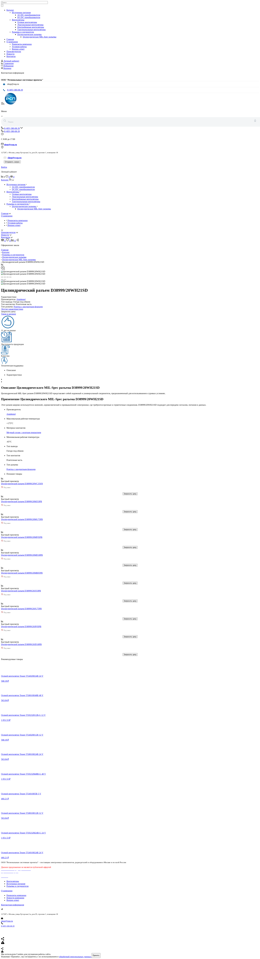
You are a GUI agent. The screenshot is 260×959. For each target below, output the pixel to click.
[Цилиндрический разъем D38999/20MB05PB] (20, 570)
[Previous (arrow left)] (2, 279)
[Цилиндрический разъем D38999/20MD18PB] (20, 552)
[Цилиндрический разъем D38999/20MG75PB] (20, 517)
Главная (10, 39)
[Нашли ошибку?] (130, 951)
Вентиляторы (18, 20)
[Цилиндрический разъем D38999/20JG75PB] (20, 606)
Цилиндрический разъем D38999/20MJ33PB (21, 501)
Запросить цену (130, 494)
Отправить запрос (12, 162)
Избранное (9, 66)
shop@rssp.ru (7, 921)
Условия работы (19, 46)
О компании (12, 42)
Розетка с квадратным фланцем (28, 307)
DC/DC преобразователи (28, 17)
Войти (4, 167)
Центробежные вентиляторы (30, 27)
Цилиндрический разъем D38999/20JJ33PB (21, 591)
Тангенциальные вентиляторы (31, 29)
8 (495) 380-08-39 (15, 90)
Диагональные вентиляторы (30, 25)
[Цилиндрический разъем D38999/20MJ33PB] (20, 499)
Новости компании (15, 898)
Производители (13, 51)
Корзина (7, 68)
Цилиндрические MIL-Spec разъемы (39, 37)
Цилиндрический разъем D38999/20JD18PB (21, 644)
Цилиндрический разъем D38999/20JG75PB (21, 608)
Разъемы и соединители (23, 32)
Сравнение (9, 63)
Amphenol (20, 299)
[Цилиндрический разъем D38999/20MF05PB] (20, 535)
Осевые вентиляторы (27, 22)
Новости (10, 54)
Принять (96, 955)
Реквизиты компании (22, 44)
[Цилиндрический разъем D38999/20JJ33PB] (20, 588)
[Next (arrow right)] (5, 279)
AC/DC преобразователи (28, 15)
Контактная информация (12, 905)
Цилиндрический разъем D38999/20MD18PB (22, 555)
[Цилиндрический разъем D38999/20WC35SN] (20, 481)
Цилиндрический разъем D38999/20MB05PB (22, 573)
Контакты (11, 56)
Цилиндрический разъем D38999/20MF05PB (21, 537)
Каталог (10, 10)
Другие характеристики (12, 309)
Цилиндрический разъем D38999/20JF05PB (21, 626)
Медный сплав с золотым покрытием (23, 432)
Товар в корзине (8, 314)
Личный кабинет (11, 61)
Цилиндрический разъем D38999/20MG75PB (22, 519)
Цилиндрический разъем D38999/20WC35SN (22, 483)
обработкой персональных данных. (75, 956)
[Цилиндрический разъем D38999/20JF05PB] (20, 624)
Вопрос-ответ (18, 49)
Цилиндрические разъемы (29, 34)
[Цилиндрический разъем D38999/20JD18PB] (20, 642)
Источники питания (21, 12)
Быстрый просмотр (10, 481)
